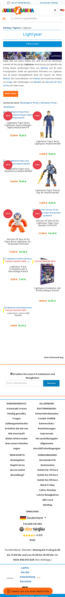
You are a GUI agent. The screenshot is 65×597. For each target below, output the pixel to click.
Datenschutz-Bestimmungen (47, 426)
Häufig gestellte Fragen (16, 416)
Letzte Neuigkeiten (48, 495)
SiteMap (47, 505)
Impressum (46, 433)
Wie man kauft (16, 433)
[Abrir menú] (4, 18)
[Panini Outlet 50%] (47, 271)
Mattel (6, 79)
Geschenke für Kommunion (47, 463)
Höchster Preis (48, 103)
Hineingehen (17, 460)
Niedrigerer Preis (29, 103)
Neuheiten (9, 107)
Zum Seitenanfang (53, 357)
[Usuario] (54, 10)
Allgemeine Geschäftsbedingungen (46, 446)
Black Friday (47, 485)
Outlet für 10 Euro (47, 470)
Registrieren (17, 465)
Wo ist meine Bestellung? (17, 473)
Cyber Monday (47, 490)
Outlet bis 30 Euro (47, 480)
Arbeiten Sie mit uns (16, 428)
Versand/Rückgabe (47, 438)
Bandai (37, 82)
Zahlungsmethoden (16, 423)
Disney (44, 68)
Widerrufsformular (16, 438)
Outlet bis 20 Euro (47, 475)
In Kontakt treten (16, 408)
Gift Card (47, 500)
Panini (36, 79)
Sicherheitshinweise (46, 413)
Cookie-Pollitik (46, 418)
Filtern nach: (32, 44)
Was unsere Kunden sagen (16, 446)
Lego (9, 82)
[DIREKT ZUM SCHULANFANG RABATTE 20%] (47, 124)
